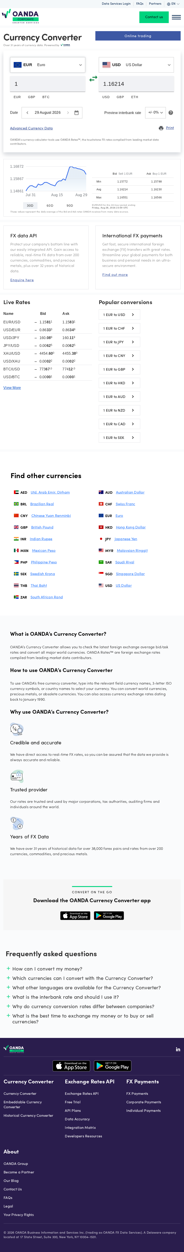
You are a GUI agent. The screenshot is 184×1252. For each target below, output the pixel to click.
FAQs (139, 4)
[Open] (80, 65)
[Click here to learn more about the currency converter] (170, 112)
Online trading (138, 35)
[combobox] (47, 65)
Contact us (154, 17)
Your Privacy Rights (19, 1215)
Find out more (115, 274)
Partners (155, 4)
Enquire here (22, 280)
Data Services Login (116, 4)
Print (166, 128)
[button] (155, 113)
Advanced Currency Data (31, 128)
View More (12, 388)
